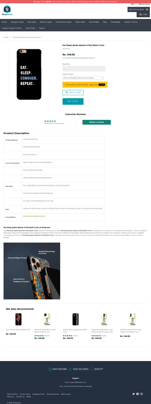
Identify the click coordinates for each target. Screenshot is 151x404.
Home (4, 22)
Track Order (30, 28)
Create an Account (144, 4)
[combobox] (83, 78)
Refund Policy (12, 394)
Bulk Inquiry (66, 394)
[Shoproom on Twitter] (133, 394)
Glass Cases (80, 22)
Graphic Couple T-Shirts (11, 28)
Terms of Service (53, 394)
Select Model (68, 74)
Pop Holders (94, 22)
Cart (145, 14)
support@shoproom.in (78, 382)
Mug (105, 22)
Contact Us (20, 396)
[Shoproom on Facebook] (137, 394)
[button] (39, 336)
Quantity (66, 64)
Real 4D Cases (46, 22)
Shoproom (17, 403)
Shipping (75, 58)
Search (42, 28)
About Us (10, 396)
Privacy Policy (25, 394)
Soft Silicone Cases (63, 22)
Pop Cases (32, 22)
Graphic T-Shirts (131, 22)
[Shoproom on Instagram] (141, 394)
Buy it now (73, 101)
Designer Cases (17, 22)
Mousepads (115, 22)
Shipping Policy (38, 394)
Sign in (133, 4)
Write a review (96, 122)
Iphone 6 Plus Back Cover (34, 216)
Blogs (29, 396)
